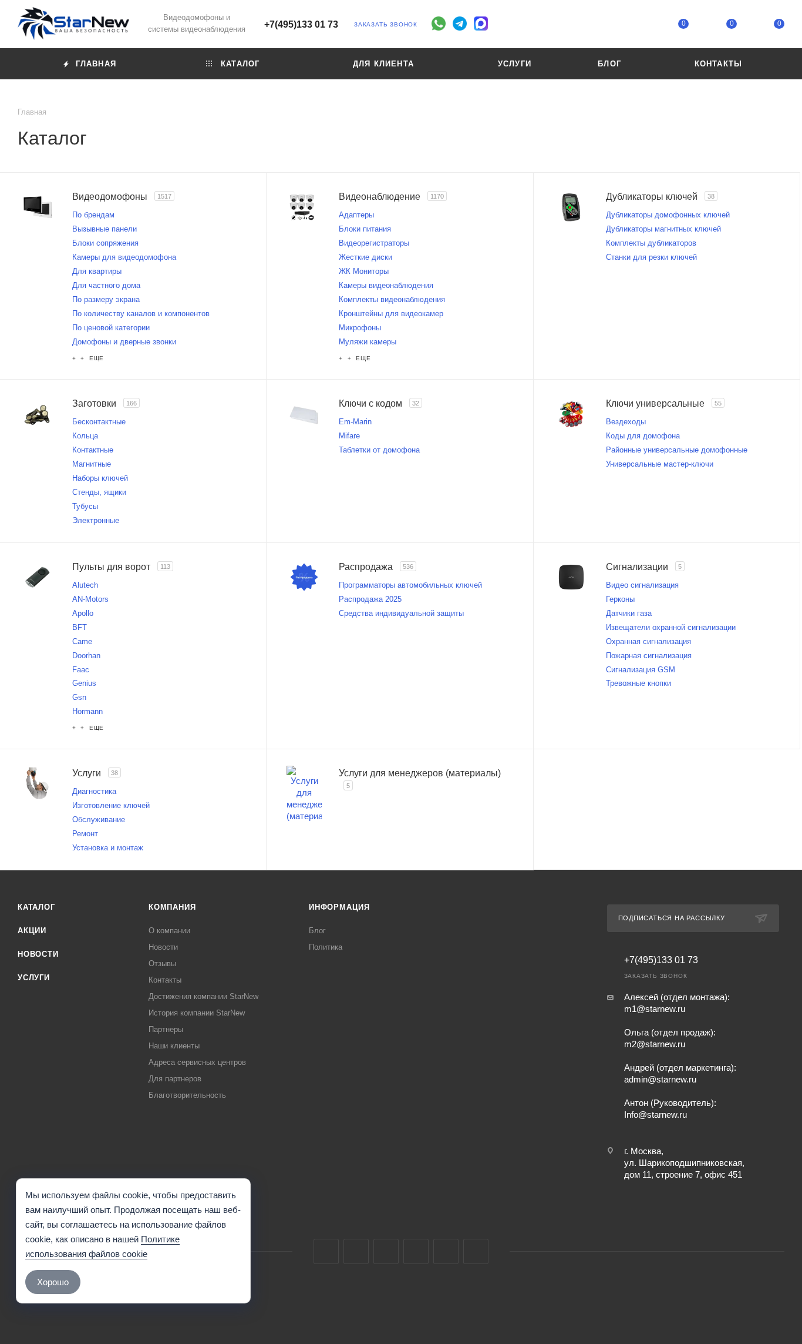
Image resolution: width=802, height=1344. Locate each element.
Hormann (87, 711)
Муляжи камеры (367, 341)
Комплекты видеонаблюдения (392, 299)
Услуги (34, 977)
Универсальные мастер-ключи (659, 464)
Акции (32, 930)
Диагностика (94, 791)
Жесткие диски (365, 257)
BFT (79, 627)
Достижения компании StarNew (203, 996)
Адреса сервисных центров (197, 1062)
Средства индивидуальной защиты (401, 613)
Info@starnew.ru (655, 1115)
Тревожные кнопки (638, 683)
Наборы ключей (100, 478)
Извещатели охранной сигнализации (671, 627)
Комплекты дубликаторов (651, 243)
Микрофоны (360, 327)
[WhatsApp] (439, 23)
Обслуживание (98, 819)
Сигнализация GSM (640, 669)
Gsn (79, 697)
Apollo (82, 613)
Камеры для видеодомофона (124, 257)
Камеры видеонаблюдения (386, 285)
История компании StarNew (197, 1012)
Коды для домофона (643, 435)
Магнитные (91, 464)
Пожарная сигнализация (649, 655)
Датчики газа (629, 613)
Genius (84, 683)
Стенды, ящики (99, 492)
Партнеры (166, 1029)
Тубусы (85, 506)
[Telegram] (460, 23)
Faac (80, 669)
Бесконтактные (99, 421)
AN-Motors (90, 599)
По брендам (93, 214)
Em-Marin (355, 421)
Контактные (92, 449)
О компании (169, 930)
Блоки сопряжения (105, 243)
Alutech (85, 585)
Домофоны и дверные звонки (124, 341)
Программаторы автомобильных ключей (410, 585)
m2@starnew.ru (654, 1044)
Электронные (95, 520)
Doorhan (86, 655)
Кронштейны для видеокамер (391, 313)
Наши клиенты (174, 1045)
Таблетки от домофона (379, 449)
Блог (317, 930)
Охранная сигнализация (648, 641)
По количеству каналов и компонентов (141, 313)
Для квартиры (97, 271)
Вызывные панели (104, 228)
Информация (339, 907)
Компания (172, 907)
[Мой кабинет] (636, 26)
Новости (38, 954)
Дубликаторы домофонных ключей (668, 214)
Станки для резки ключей (651, 257)
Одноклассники (416, 1251)
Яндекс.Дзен (475, 1251)
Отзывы (162, 963)
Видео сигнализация (642, 585)
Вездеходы (626, 421)
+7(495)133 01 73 (301, 24)
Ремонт (85, 833)
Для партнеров (175, 1078)
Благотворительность (187, 1095)
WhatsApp (446, 1251)
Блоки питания (365, 228)
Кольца (85, 435)
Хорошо (53, 1282)
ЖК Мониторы (364, 271)
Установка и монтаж (107, 847)
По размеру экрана (106, 299)
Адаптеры (356, 214)
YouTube (386, 1251)
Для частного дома (106, 285)
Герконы (620, 599)
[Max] (481, 23)
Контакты (165, 980)
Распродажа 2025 (370, 599)
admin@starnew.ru (660, 1079)
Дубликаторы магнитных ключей (663, 228)
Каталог (36, 907)
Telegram (356, 1251)
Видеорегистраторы (374, 243)
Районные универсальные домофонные (676, 449)
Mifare (349, 435)
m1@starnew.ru (654, 1009)
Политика (325, 947)
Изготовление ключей (111, 805)
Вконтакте (326, 1251)
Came (82, 641)
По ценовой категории (111, 327)
